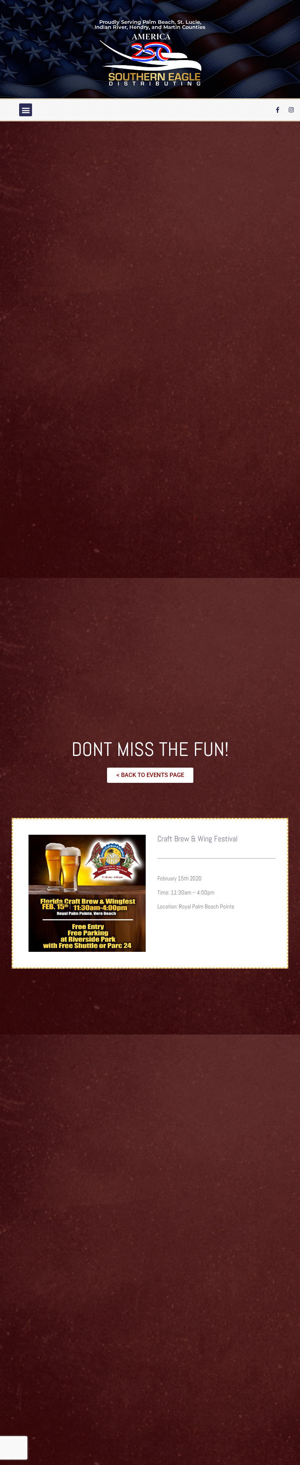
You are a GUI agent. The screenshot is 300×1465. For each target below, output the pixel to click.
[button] (25, 109)
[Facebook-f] (277, 110)
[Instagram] (291, 110)
